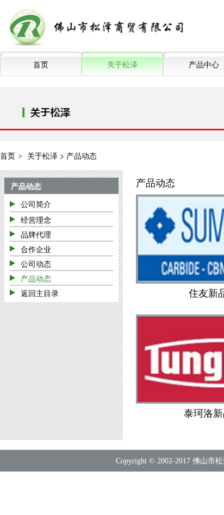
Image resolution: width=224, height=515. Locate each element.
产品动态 (26, 185)
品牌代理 (36, 234)
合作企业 (36, 248)
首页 (40, 64)
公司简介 (36, 203)
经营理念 (36, 219)
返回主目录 (40, 292)
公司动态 (36, 263)
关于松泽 (122, 64)
